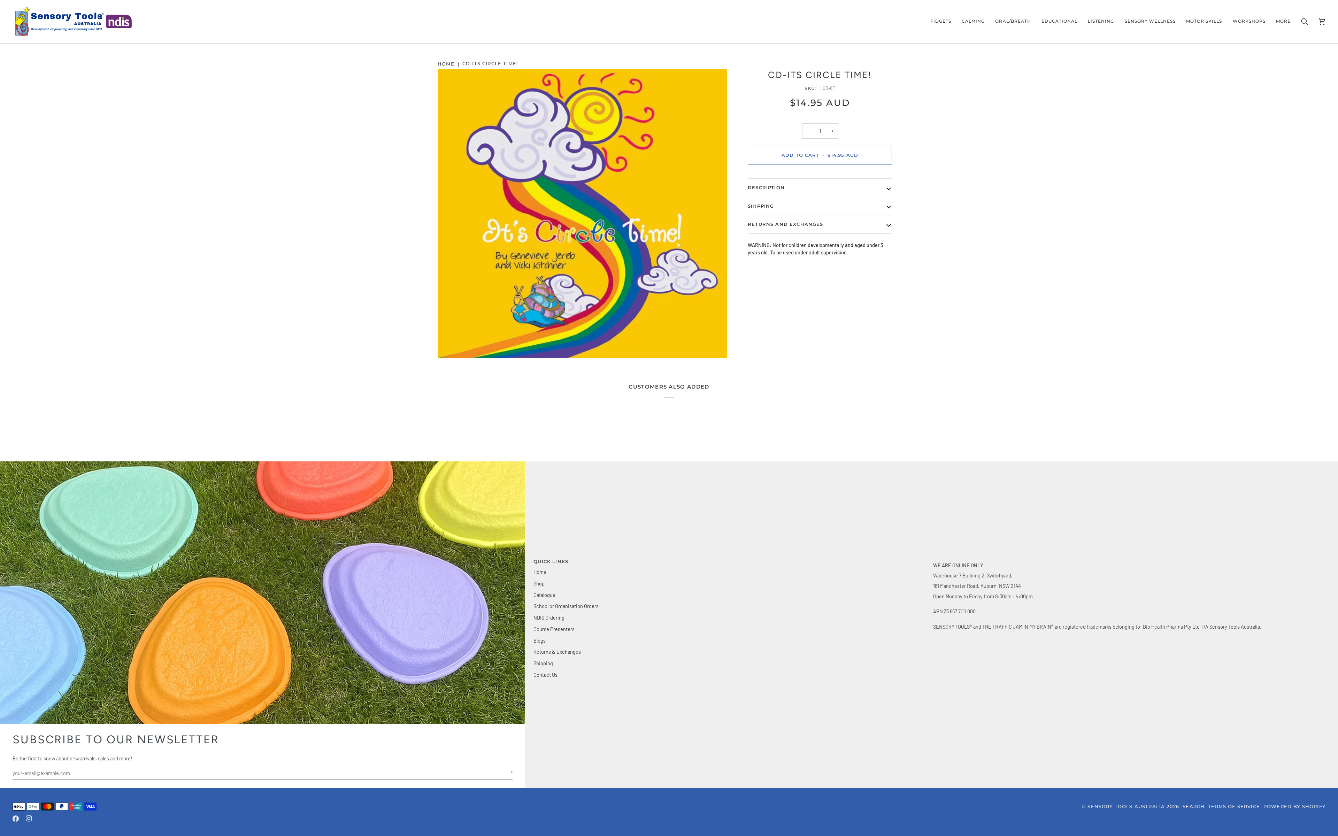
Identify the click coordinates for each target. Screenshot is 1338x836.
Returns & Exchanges (557, 652)
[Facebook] (16, 818)
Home (539, 572)
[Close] (1315, 747)
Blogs (539, 640)
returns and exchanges (785, 224)
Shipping (543, 663)
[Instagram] (29, 818)
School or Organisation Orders (566, 606)
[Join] (1308, 804)
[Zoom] (582, 213)
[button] (940, 21)
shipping (761, 206)
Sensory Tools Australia (1126, 806)
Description (766, 187)
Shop (539, 583)
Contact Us (545, 675)
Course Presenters (554, 629)
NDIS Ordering (548, 617)
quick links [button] (550, 561)
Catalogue (544, 595)
